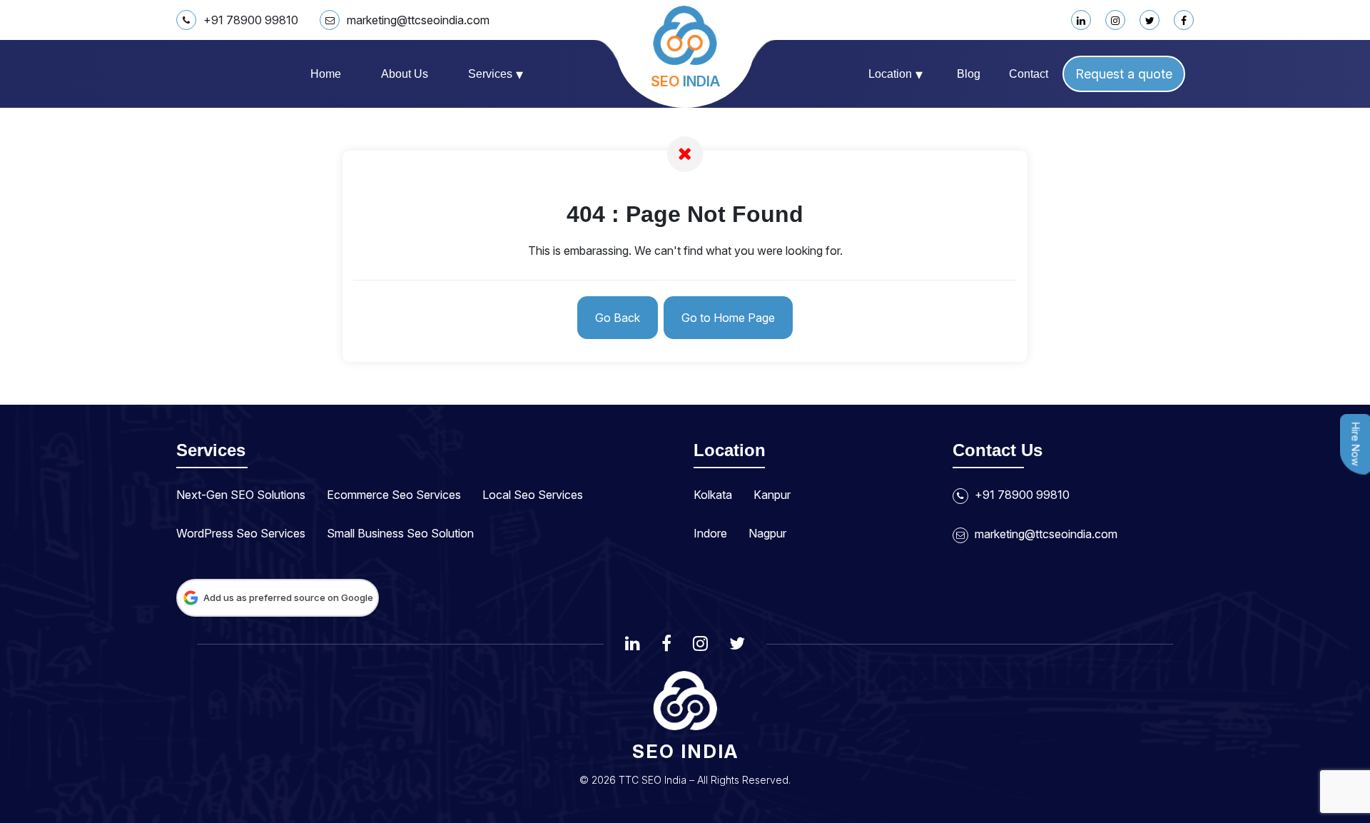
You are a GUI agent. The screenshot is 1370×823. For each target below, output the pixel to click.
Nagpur (767, 533)
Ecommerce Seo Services (394, 495)
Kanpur (772, 495)
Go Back (617, 317)
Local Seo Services (532, 495)
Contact (1028, 74)
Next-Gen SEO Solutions (240, 495)
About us (404, 74)
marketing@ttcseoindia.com (418, 20)
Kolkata (713, 495)
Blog (968, 74)
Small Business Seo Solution (400, 533)
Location (895, 74)
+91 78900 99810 (250, 20)
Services (495, 74)
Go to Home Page (728, 317)
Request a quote (1123, 73)
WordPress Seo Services (240, 533)
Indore (710, 533)
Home (325, 74)
